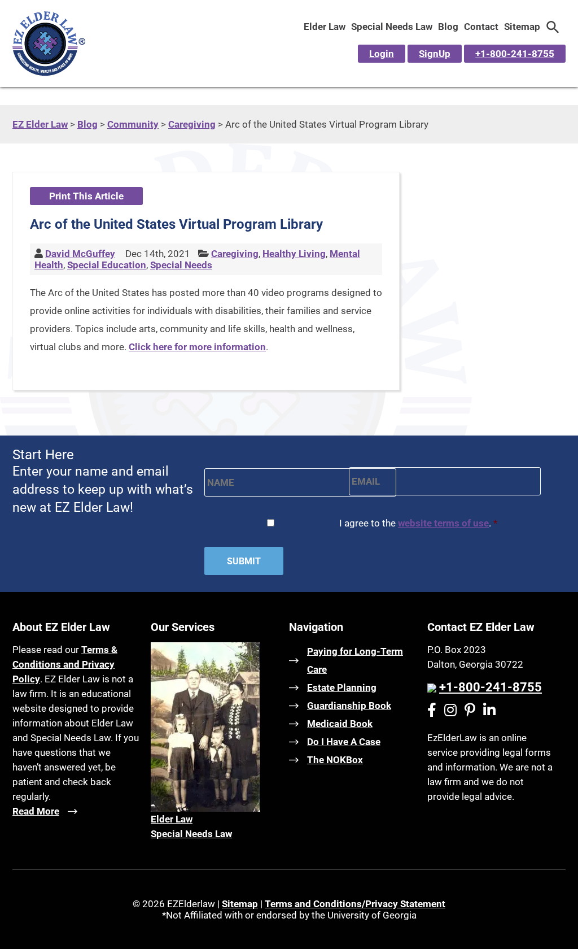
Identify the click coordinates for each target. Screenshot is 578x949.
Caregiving (235, 253)
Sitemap (522, 26)
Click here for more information (197, 346)
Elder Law (324, 26)
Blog (448, 26)
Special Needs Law (391, 26)
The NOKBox (335, 759)
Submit (244, 561)
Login (381, 53)
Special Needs (181, 265)
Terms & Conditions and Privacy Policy (64, 664)
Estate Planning (341, 687)
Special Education (106, 265)
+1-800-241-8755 (514, 53)
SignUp (434, 53)
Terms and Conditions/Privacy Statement (355, 903)
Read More (35, 811)
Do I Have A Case (343, 741)
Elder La (168, 819)
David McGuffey (80, 253)
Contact (481, 26)
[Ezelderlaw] (48, 72)
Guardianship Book (349, 705)
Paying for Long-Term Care (355, 660)
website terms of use (443, 523)
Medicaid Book (340, 723)
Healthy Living (294, 253)
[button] (553, 26)
